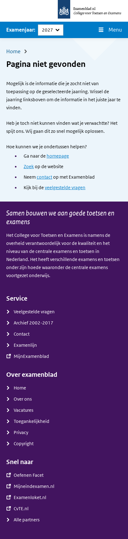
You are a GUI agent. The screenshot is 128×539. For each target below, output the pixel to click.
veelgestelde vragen (65, 187)
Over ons (23, 399)
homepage (58, 156)
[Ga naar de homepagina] (64, 11)
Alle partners (26, 520)
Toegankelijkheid (31, 421)
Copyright (24, 443)
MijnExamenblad (31, 356)
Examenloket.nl (30, 497)
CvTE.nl (21, 508)
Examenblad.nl (84, 9)
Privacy (21, 432)
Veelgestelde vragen (34, 312)
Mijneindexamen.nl (34, 486)
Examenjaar (20, 30)
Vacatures (23, 410)
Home (20, 388)
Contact (22, 334)
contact (44, 177)
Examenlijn (25, 345)
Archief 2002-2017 (33, 323)
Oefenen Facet (28, 475)
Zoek (29, 166)
